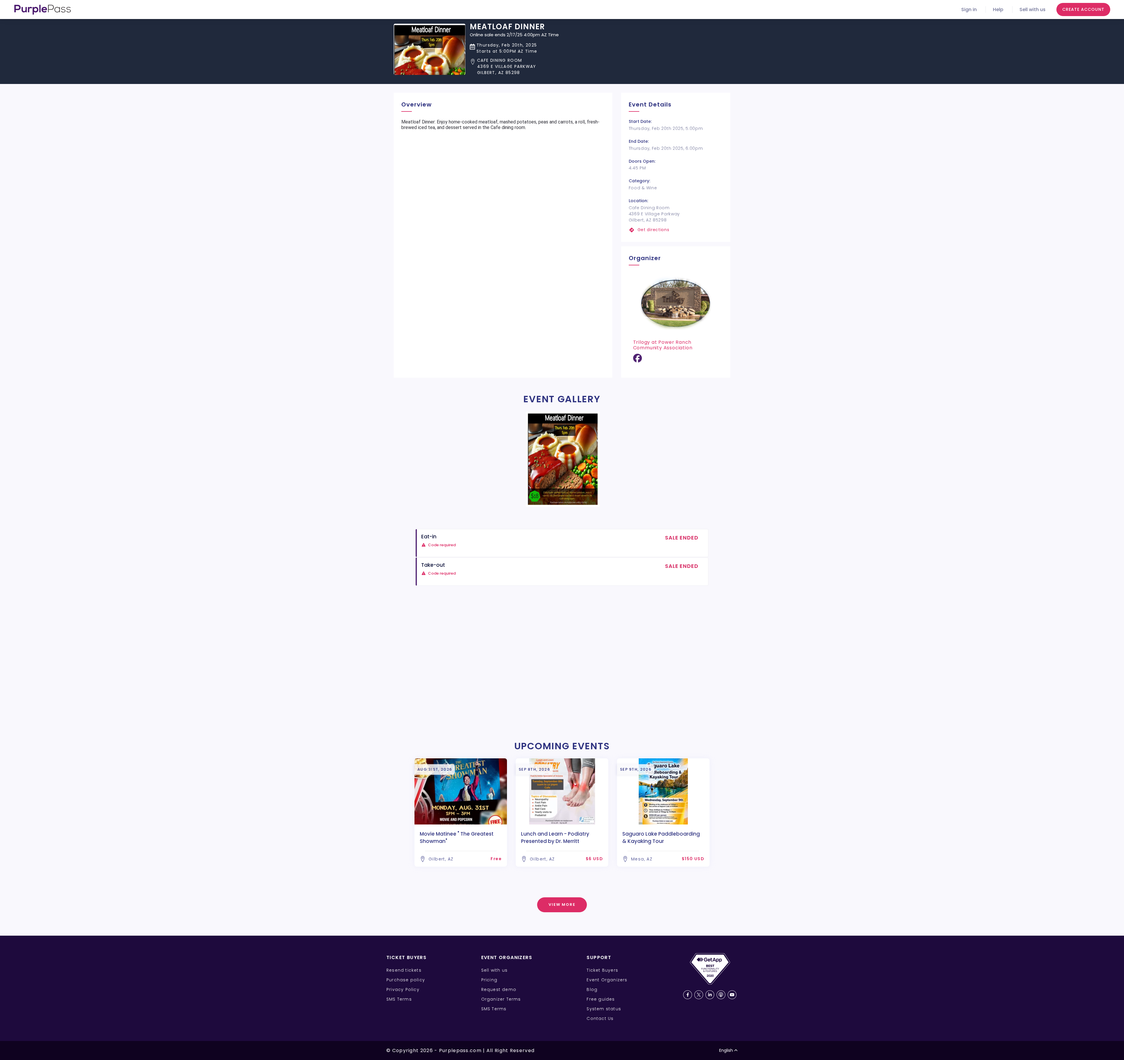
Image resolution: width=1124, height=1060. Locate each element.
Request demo (498, 989)
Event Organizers (607, 980)
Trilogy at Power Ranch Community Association (663, 345)
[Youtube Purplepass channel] (732, 994)
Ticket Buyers (602, 970)
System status (604, 1009)
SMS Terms (399, 999)
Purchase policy (405, 980)
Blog (592, 989)
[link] (676, 229)
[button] (514, 66)
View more (562, 904)
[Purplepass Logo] (42, 10)
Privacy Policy (402, 989)
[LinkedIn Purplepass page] (709, 994)
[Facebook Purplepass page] (687, 994)
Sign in (969, 9)
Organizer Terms (501, 999)
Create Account (1083, 9)
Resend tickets (404, 970)
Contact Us (600, 1018)
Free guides (601, 999)
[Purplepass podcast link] (721, 994)
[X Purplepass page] (698, 994)
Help (998, 9)
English (726, 1050)
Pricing (489, 980)
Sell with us (1033, 9)
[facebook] (637, 360)
